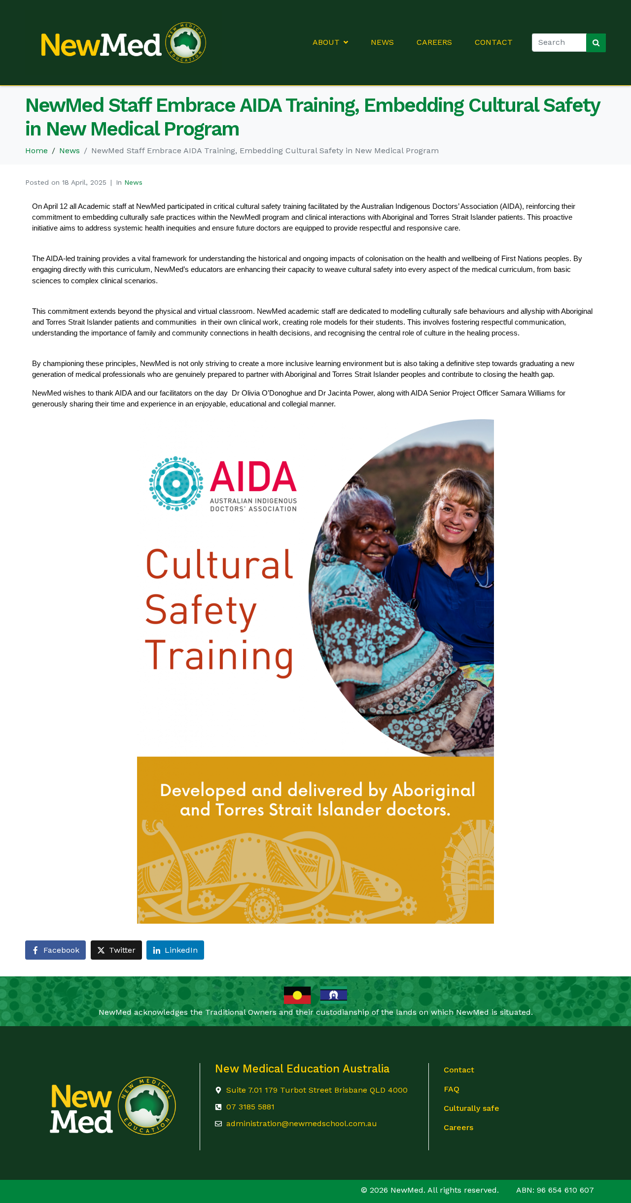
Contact (494, 42)
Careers (434, 42)
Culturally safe (471, 1108)
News (382, 42)
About (326, 42)
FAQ (451, 1089)
